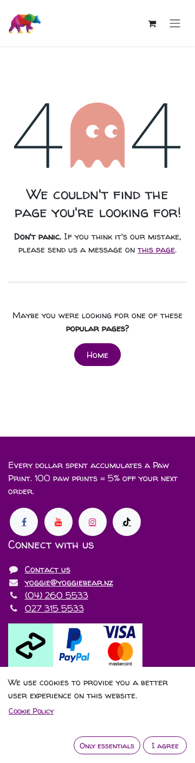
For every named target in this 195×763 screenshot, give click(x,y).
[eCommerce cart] (151, 23)
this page (156, 249)
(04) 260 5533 (56, 595)
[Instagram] (93, 522)
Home (97, 355)
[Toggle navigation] (175, 23)
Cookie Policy (31, 710)
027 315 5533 (54, 608)
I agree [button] (165, 745)
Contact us (47, 569)
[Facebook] (24, 522)
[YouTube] (58, 522)
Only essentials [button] (107, 745)
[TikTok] (127, 522)
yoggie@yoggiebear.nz (69, 582)
